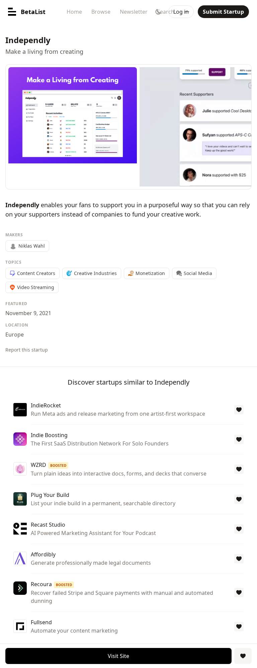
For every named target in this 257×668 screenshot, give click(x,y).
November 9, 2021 (28, 313)
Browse (100, 11)
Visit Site (118, 656)
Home (74, 11)
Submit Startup (223, 11)
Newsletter (134, 11)
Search (165, 11)
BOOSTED (58, 465)
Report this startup (26, 350)
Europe (14, 334)
